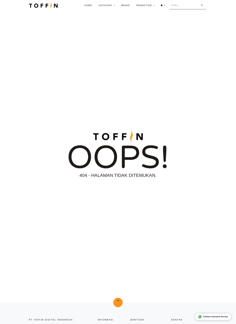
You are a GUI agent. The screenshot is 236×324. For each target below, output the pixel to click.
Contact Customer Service (215, 316)
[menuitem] (88, 5)
